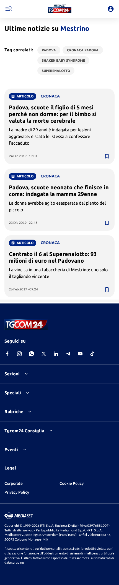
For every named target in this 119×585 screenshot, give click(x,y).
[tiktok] (92, 353)
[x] (43, 353)
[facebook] (7, 353)
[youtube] (80, 353)
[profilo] (111, 9)
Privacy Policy (16, 492)
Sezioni (12, 373)
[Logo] (59, 8)
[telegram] (68, 353)
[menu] (8, 9)
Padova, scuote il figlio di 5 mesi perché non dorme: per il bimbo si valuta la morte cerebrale (53, 114)
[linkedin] (56, 353)
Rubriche (13, 411)
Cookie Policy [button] (72, 483)
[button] (59, 8)
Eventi (11, 449)
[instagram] (19, 353)
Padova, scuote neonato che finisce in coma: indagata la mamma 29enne (59, 190)
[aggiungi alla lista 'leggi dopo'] (107, 156)
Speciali (12, 392)
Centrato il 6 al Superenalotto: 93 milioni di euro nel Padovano (53, 257)
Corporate (13, 483)
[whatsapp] (31, 353)
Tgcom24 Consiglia (24, 430)
